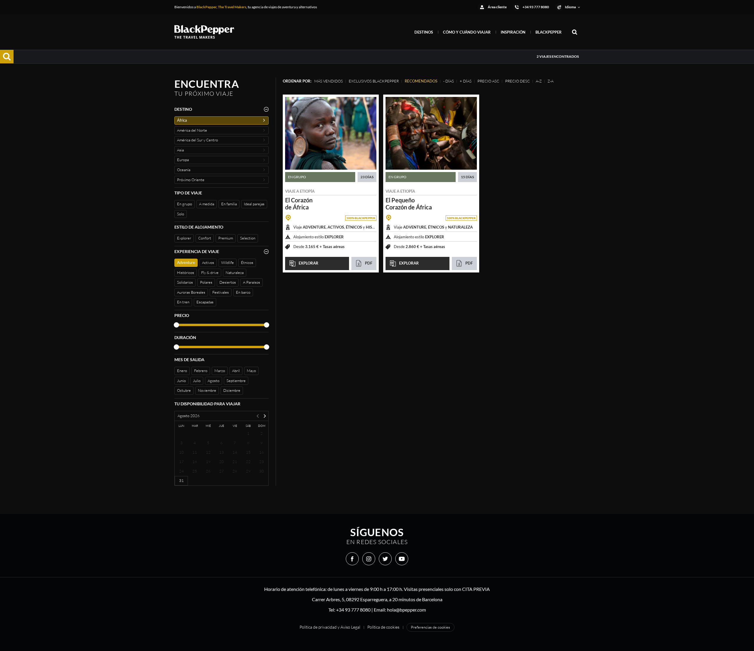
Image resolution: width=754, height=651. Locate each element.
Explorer (184, 238)
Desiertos (227, 282)
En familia (229, 203)
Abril (236, 370)
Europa (183, 159)
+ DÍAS (466, 81)
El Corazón (298, 203)
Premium (225, 238)
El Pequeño (409, 203)
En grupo (184, 203)
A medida (206, 203)
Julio (197, 380)
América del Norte (192, 130)
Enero (182, 370)
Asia (180, 150)
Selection (247, 238)
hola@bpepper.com (406, 609)
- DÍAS (448, 81)
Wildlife (227, 262)
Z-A (550, 81)
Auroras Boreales (191, 292)
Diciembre (231, 390)
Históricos (185, 272)
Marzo (219, 370)
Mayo (251, 370)
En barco (243, 292)
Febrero (200, 370)
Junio (181, 380)
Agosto (213, 380)
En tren (183, 302)
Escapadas (205, 302)
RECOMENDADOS (421, 81)
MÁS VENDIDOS (328, 81)
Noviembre (207, 390)
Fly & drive (210, 272)
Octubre (184, 390)
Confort (204, 238)
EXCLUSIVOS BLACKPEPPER (374, 81)
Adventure (186, 262)
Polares (206, 282)
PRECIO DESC (517, 81)
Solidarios (185, 282)
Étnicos (247, 262)
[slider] (176, 325)
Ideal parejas (254, 203)
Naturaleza (235, 272)
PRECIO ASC (488, 81)
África (182, 120)
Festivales (220, 292)
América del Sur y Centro (197, 140)
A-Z (539, 81)
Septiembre (236, 380)
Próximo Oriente (190, 179)
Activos (208, 262)
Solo (180, 214)
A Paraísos (251, 282)
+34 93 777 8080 (353, 609)
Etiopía (307, 191)
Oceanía (183, 169)
